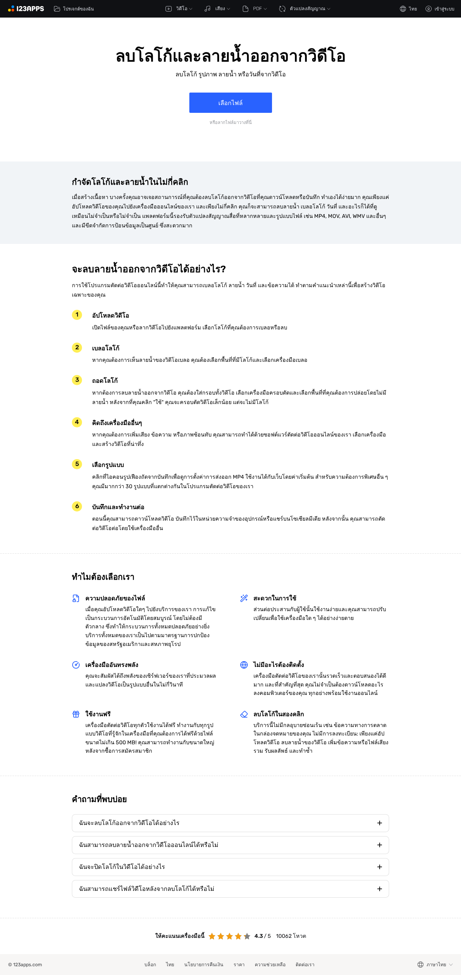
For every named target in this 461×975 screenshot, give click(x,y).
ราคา (239, 965)
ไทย (170, 965)
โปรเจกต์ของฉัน (78, 8)
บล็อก (150, 965)
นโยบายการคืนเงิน (203, 965)
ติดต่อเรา (305, 965)
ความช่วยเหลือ (270, 965)
